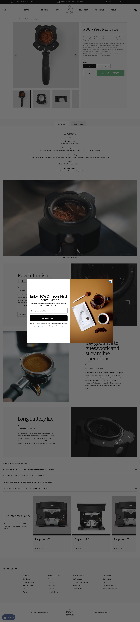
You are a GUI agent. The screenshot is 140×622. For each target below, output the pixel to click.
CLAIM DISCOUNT (48, 318)
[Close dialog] (110, 281)
